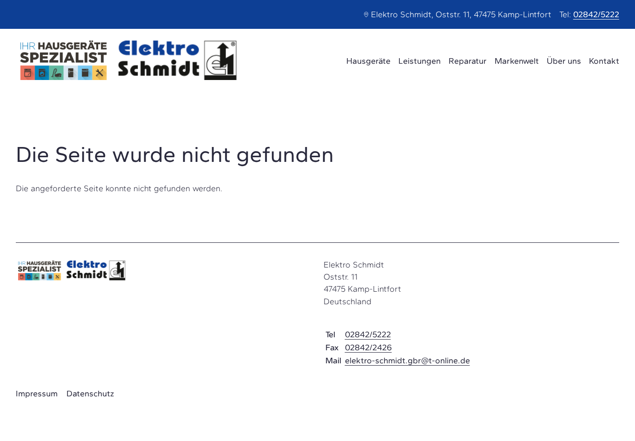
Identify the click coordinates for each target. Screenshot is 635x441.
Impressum (37, 393)
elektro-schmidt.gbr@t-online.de (407, 360)
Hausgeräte (368, 61)
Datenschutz (90, 393)
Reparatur (468, 61)
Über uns (564, 61)
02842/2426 (368, 347)
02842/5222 (596, 14)
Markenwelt (517, 61)
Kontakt (604, 61)
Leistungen (419, 61)
